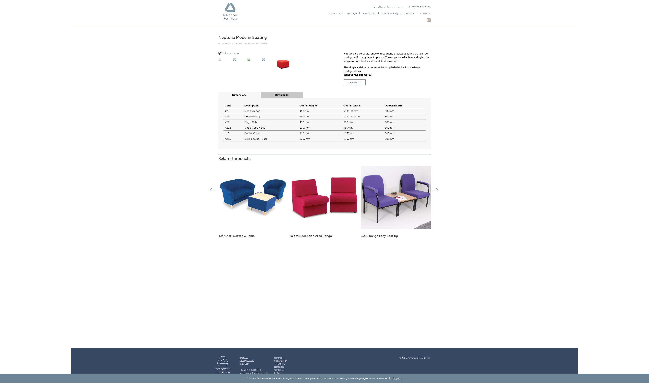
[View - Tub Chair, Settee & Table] (253, 197)
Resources (369, 13)
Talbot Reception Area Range (311, 236)
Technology (279, 364)
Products (334, 13)
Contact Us (354, 82)
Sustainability (390, 13)
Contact (409, 13)
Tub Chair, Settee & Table (236, 236)
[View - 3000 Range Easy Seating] (396, 197)
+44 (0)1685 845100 (419, 7)
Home (221, 43)
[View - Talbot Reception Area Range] (324, 197)
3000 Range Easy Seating (379, 236)
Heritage (351, 13)
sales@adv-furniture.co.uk (388, 7)
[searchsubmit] (429, 20)
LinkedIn (425, 13)
